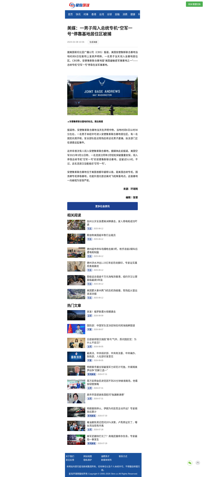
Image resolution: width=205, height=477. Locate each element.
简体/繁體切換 (194, 4)
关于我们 (70, 456)
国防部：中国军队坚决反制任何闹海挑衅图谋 (111, 325)
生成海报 (93, 42)
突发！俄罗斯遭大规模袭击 (101, 311)
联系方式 (123, 456)
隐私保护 (87, 460)
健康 (132, 14)
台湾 (101, 14)
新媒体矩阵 (106, 460)
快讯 (78, 14)
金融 (117, 14)
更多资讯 (102, 206)
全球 (109, 14)
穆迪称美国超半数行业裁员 (101, 235)
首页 (70, 14)
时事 (86, 14)
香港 (93, 14)
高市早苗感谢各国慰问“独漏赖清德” (105, 394)
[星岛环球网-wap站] (81, 5)
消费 (125, 14)
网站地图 (87, 456)
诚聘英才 (105, 456)
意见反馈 (70, 460)
